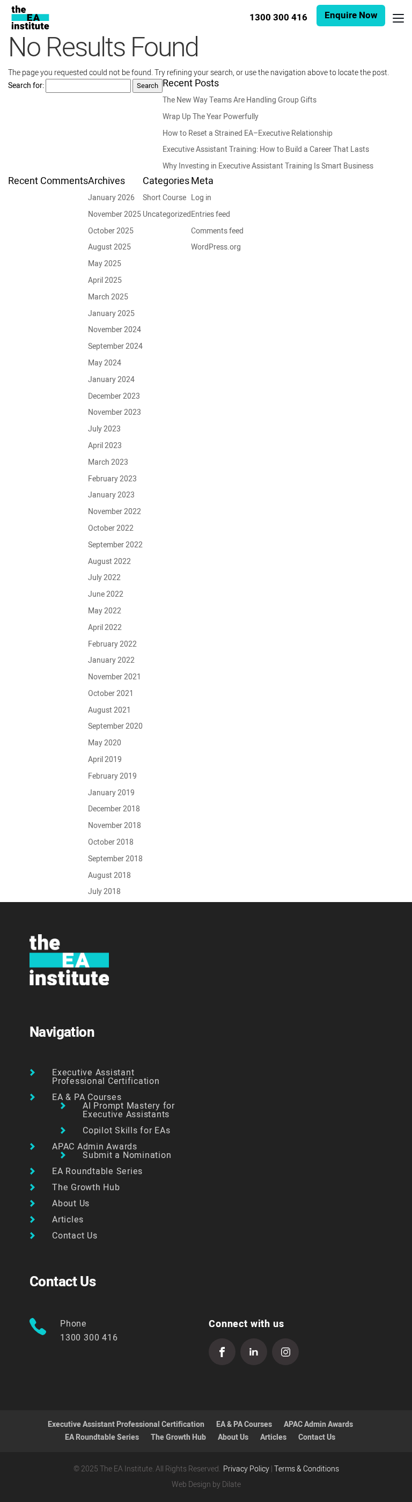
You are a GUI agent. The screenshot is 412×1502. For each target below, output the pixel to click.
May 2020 (104, 743)
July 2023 (104, 429)
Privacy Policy (246, 1469)
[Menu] (398, 17)
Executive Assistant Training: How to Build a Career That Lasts (266, 149)
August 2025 (109, 247)
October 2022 (111, 528)
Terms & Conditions (306, 1469)
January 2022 (111, 660)
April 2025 (105, 280)
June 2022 (105, 594)
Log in (201, 197)
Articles (68, 1219)
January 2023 (111, 495)
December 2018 (114, 809)
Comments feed (217, 231)
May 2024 (104, 363)
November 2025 (114, 214)
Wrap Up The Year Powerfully (211, 116)
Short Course (164, 197)
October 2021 (111, 693)
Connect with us (246, 1324)
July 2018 (104, 891)
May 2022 (104, 611)
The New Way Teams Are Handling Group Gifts (240, 100)
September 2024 (115, 346)
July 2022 (104, 577)
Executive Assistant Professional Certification (106, 1077)
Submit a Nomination (127, 1155)
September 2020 (115, 726)
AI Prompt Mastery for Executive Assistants (129, 1110)
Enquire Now (351, 15)
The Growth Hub (86, 1187)
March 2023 (108, 462)
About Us (71, 1203)
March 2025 (108, 297)
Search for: (26, 85)
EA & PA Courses (86, 1097)
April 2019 (105, 759)
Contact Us (75, 1235)
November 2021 (114, 677)
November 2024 (114, 329)
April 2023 (105, 445)
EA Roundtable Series (97, 1171)
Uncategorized (167, 214)
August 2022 (109, 561)
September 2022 (115, 545)
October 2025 (111, 231)
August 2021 (109, 710)
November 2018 (114, 825)
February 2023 (112, 479)
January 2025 (111, 313)
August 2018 (109, 875)
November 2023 (114, 412)
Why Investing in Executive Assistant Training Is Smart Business (268, 166)
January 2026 (111, 197)
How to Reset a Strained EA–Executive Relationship (248, 133)
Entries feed (210, 214)
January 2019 (111, 792)
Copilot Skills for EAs (127, 1130)
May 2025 (104, 263)
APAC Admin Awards (94, 1146)
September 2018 (115, 858)
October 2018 (111, 842)
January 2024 (111, 379)
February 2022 (112, 644)
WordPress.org (216, 247)
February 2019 (112, 776)
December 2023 (114, 396)
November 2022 (114, 511)
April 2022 (105, 627)
